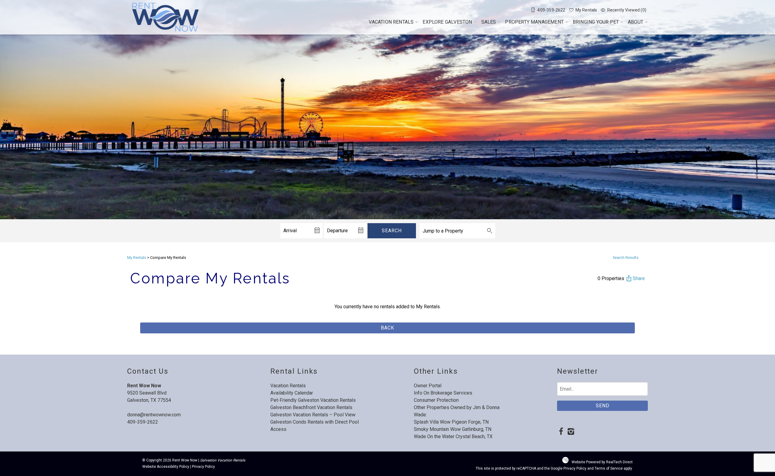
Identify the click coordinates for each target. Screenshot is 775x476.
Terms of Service (609, 468)
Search (392, 230)
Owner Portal (427, 385)
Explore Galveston (447, 22)
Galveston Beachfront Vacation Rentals (311, 407)
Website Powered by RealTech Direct (602, 462)
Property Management (534, 22)
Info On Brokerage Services (443, 393)
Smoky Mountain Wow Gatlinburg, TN (452, 429)
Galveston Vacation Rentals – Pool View (312, 415)
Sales (488, 22)
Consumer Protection (436, 400)
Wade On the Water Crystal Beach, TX (453, 436)
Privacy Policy (203, 466)
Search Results (625, 257)
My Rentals (136, 257)
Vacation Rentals (391, 22)
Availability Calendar (291, 393)
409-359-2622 (142, 422)
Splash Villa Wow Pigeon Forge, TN (451, 422)
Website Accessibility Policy (165, 466)
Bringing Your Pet (596, 22)
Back (387, 328)
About (635, 22)
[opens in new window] (561, 432)
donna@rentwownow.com (154, 415)
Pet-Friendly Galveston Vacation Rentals (313, 400)
